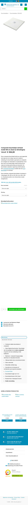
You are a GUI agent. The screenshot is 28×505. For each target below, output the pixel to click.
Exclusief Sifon (9, 371)
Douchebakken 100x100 (16, 13)
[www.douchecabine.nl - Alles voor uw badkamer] (11, 5)
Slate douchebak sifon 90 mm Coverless (7, 415)
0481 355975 (14, 460)
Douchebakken (4, 13)
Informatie (11, 1)
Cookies (22, 497)
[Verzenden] (25, 8)
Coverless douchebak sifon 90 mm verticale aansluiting (20, 415)
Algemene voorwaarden (8, 497)
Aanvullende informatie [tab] (7, 339)
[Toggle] (4, 449)
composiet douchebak (8, 168)
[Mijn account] (2, 5)
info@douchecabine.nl (14, 464)
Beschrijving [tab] (4, 337)
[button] (21, 5)
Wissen (25, 185)
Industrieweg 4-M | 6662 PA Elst (14, 465)
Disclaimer (14, 499)
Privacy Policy (17, 497)
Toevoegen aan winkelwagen (17, 309)
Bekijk (7, 420)
